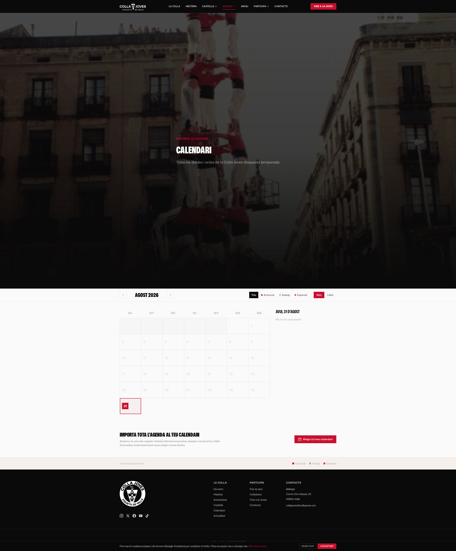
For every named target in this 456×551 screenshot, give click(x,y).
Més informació (257, 546)
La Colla (174, 6)
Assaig (286, 295)
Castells (208, 6)
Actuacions (220, 499)
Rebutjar (308, 546)
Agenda (227, 6)
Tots (253, 295)
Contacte (281, 6)
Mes (319, 295)
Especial (302, 295)
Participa (260, 6)
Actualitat (219, 515)
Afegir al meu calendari (318, 439)
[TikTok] (147, 516)
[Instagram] (121, 516)
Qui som (218, 489)
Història (191, 6)
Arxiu (244, 6)
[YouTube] (140, 516)
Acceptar (326, 546)
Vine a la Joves (323, 6)
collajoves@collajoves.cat (301, 505)
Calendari (219, 510)
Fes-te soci (256, 489)
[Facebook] (134, 516)
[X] (128, 516)
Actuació (269, 295)
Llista (330, 295)
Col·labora (256, 494)
